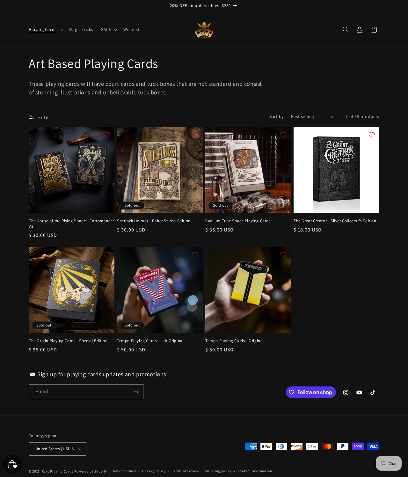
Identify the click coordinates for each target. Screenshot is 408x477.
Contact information (255, 471)
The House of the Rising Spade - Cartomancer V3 (71, 223)
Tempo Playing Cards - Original (234, 340)
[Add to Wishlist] (106, 135)
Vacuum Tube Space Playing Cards (238, 221)
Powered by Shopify (90, 471)
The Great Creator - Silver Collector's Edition (335, 221)
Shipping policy (218, 471)
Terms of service (185, 471)
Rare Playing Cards (58, 471)
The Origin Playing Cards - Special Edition (68, 340)
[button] (45, 29)
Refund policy (124, 471)
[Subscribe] (136, 391)
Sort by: (277, 116)
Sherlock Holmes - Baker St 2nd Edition (154, 221)
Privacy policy (154, 471)
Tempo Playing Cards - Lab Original (150, 340)
